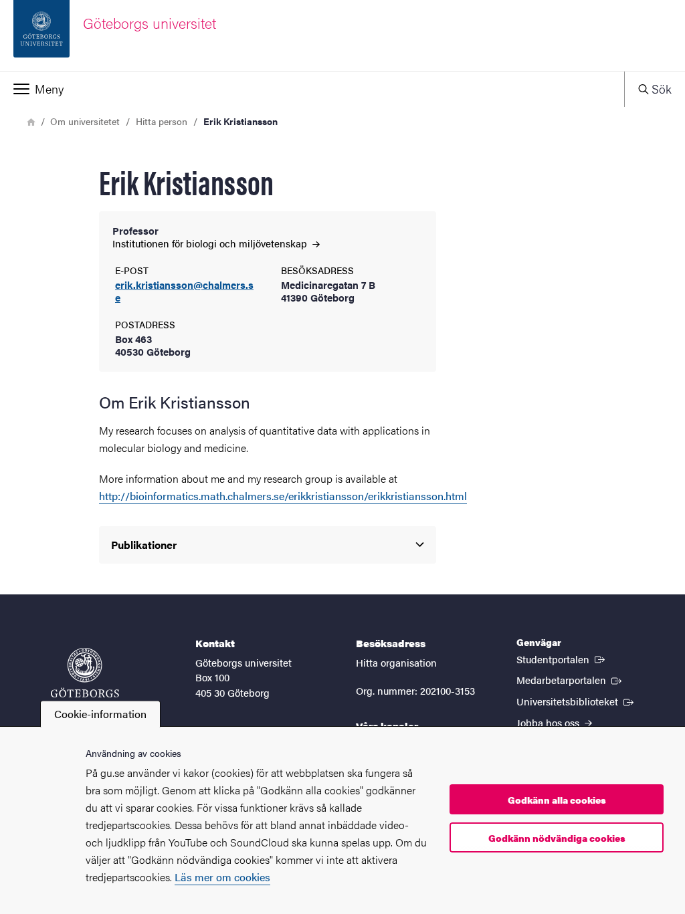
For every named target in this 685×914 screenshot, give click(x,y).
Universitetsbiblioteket (576, 700)
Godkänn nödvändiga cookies (556, 837)
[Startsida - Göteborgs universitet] (85, 679)
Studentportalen (561, 658)
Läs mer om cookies (222, 877)
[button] (312, 89)
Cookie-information (100, 713)
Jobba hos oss (549, 722)
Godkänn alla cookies (557, 799)
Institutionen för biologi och (211, 243)
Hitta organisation (396, 662)
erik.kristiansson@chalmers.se (184, 291)
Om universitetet (85, 121)
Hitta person (161, 121)
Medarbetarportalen (570, 679)
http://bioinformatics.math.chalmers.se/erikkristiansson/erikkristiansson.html (283, 495)
